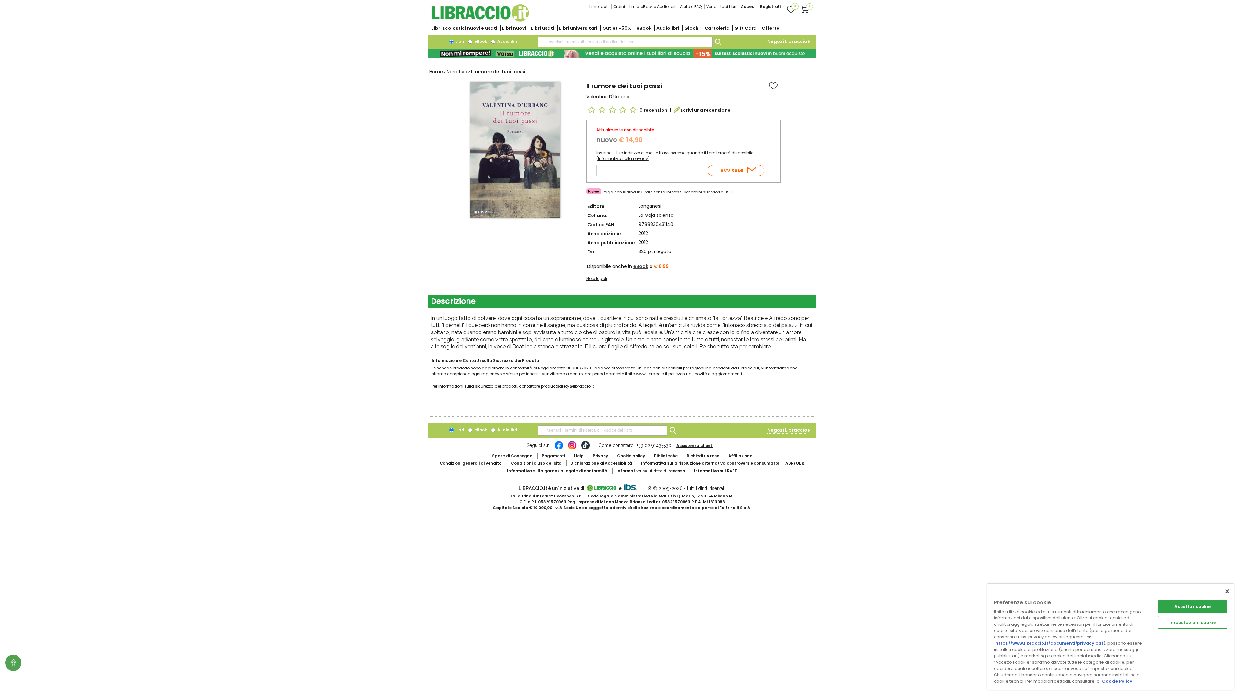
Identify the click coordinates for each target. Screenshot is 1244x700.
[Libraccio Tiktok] (585, 448)
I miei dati (599, 6)
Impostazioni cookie (1192, 622)
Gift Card (745, 28)
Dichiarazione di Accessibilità (601, 463)
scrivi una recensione (705, 110)
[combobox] (625, 42)
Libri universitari (578, 28)
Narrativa (457, 71)
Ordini (619, 6)
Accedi (748, 6)
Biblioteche (666, 456)
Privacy (600, 456)
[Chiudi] (1227, 591)
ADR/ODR (722, 463)
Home (436, 71)
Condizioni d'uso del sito (536, 463)
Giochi (692, 28)
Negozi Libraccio (787, 41)
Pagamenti (553, 456)
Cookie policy (631, 456)
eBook (644, 28)
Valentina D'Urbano (607, 96)
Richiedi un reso (703, 456)
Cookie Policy (1117, 681)
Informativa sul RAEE (715, 470)
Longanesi (650, 206)
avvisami (731, 171)
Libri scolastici (464, 28)
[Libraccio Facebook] (558, 448)
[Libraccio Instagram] (572, 448)
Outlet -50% (617, 28)
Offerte (770, 28)
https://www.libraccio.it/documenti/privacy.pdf (1049, 643)
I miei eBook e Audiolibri (652, 6)
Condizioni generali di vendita (471, 463)
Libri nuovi (514, 28)
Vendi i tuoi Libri (721, 6)
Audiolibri (667, 28)
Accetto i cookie (1192, 606)
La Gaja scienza (656, 215)
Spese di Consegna (512, 456)
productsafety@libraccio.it (567, 386)
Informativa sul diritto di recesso (650, 470)
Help (579, 456)
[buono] (622, 53)
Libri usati (542, 28)
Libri (459, 41)
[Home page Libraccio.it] (480, 20)
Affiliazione (740, 456)
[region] (1110, 637)
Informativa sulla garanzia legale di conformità (557, 470)
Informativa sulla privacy (623, 158)
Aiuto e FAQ (691, 6)
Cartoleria (717, 28)
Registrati (770, 6)
